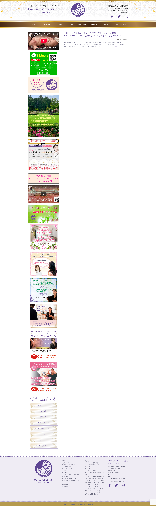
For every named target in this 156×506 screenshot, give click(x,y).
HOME (34, 25)
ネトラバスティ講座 (90, 470)
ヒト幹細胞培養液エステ (69, 478)
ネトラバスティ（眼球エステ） (71, 474)
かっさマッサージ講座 (91, 484)
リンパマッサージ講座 (91, 486)
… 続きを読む (113, 46)
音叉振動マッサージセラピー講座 (94, 476)
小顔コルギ (65, 463)
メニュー (58, 25)
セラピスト (95, 25)
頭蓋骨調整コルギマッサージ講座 (94, 482)
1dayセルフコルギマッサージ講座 (94, 480)
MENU (64, 461)
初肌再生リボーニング (68, 465)
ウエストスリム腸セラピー (69, 467)
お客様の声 (46, 25)
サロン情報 (82, 25)
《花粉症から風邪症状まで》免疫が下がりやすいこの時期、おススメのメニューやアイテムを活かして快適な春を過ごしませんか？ (95, 34)
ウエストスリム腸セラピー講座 (94, 488)
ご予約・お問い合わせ (43, 446)
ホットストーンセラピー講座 (93, 492)
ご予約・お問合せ (120, 25)
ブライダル (65, 470)
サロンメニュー (43, 405)
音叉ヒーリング (66, 472)
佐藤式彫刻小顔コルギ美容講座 (94, 478)
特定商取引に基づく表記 (118, 481)
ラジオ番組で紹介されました (43, 428)
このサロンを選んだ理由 (43, 423)
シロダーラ (65, 476)
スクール (70, 25)
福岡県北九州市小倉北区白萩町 (118, 6)
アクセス (106, 25)
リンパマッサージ (67, 468)
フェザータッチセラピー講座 (93, 490)
